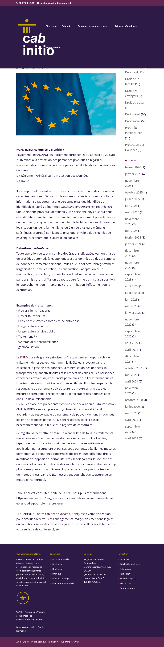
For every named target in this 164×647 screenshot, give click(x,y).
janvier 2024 (133, 244)
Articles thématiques (126, 26)
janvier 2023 (133, 313)
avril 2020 (131, 420)
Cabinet (66, 26)
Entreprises (125, 568)
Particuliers (125, 573)
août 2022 (131, 343)
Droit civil (131, 72)
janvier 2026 (133, 174)
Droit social (132, 121)
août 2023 (131, 286)
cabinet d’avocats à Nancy (62, 514)
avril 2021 (131, 381)
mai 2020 (131, 413)
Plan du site (125, 583)
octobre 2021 (134, 368)
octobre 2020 (134, 400)
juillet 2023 (132, 293)
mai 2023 (131, 306)
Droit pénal (132, 114)
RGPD (20, 149)
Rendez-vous (52, 47)
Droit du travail (135, 102)
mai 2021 (131, 375)
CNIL (69, 493)
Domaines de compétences (92, 26)
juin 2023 (131, 299)
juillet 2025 (132, 199)
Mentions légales (128, 578)
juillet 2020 (132, 406)
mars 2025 (132, 212)
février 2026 (133, 167)
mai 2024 (131, 231)
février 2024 (133, 237)
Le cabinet (125, 559)
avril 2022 (131, 350)
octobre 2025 (134, 192)
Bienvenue (51, 26)
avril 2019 (131, 438)
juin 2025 (131, 206)
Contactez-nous (127, 588)
